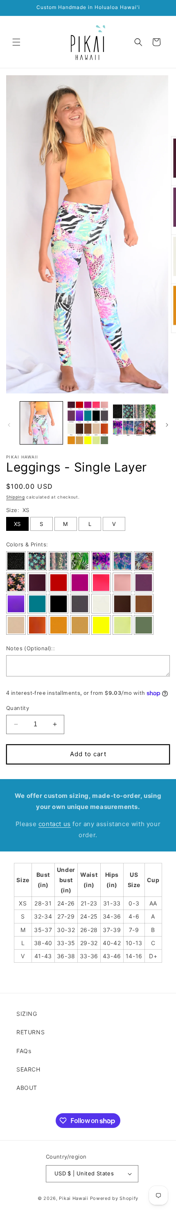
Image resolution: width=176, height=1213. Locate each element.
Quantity (17, 708)
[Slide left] (9, 425)
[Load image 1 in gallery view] (41, 423)
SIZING (26, 1013)
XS (17, 524)
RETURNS (30, 1032)
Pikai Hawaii (73, 1198)
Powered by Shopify (114, 1198)
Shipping (15, 496)
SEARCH (28, 1069)
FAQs (23, 1050)
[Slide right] (167, 425)
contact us (54, 824)
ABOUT (26, 1087)
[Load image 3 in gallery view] (134, 423)
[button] (16, 42)
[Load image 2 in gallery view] (88, 423)
